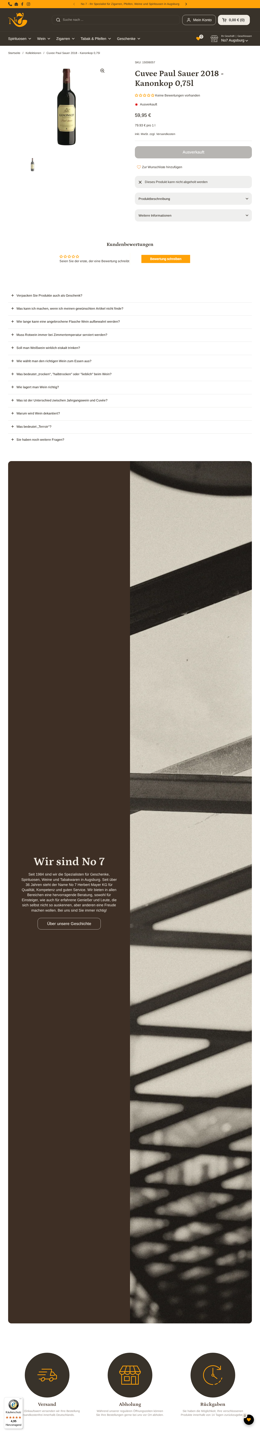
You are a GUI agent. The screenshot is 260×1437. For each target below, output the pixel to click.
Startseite (14, 53)
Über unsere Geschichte (69, 923)
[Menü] (20, 1399)
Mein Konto (202, 20)
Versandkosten (165, 134)
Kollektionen (33, 53)
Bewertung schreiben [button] (165, 259)
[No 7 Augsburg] (17, 19)
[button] (234, 20)
